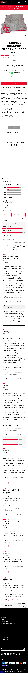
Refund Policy (4, 639)
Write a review (5, 57)
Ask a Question (14, 127)
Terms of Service (5, 632)
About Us (3, 610)
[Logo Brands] (6, 2)
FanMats (3, 627)
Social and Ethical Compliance (8, 623)
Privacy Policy (4, 637)
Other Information (8, 122)
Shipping (9, 61)
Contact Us (3, 617)
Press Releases (4, 621)
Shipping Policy (4, 634)
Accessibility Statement (6, 613)
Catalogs (3, 659)
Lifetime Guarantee (5, 615)
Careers (3, 619)
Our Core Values (5, 625)
